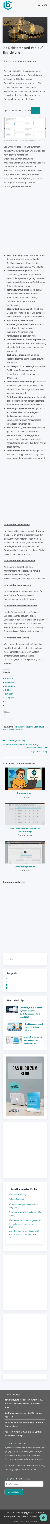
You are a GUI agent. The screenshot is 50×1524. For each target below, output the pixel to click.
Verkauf (5, 730)
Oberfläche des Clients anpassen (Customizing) (25, 830)
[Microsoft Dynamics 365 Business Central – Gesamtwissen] (14, 1040)
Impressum (24, 1516)
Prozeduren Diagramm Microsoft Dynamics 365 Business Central (25, 1513)
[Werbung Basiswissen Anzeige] (25, 1086)
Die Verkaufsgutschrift (25, 866)
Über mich (15, 1516)
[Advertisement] (25, 221)
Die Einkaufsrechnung (16, 1199)
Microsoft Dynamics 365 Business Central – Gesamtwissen (33, 1040)
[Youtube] (7, 988)
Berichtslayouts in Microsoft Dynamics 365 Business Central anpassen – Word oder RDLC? (24, 1234)
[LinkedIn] (6, 985)
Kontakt (7, 1516)
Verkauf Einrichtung (16, 730)
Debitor (16, 727)
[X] (6, 979)
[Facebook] (6, 982)
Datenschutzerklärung (38, 1516)
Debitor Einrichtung (27, 727)
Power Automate (25, 793)
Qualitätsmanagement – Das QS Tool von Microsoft (34, 1027)
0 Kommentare (29, 61)
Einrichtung (39, 727)
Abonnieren (13, 1492)
